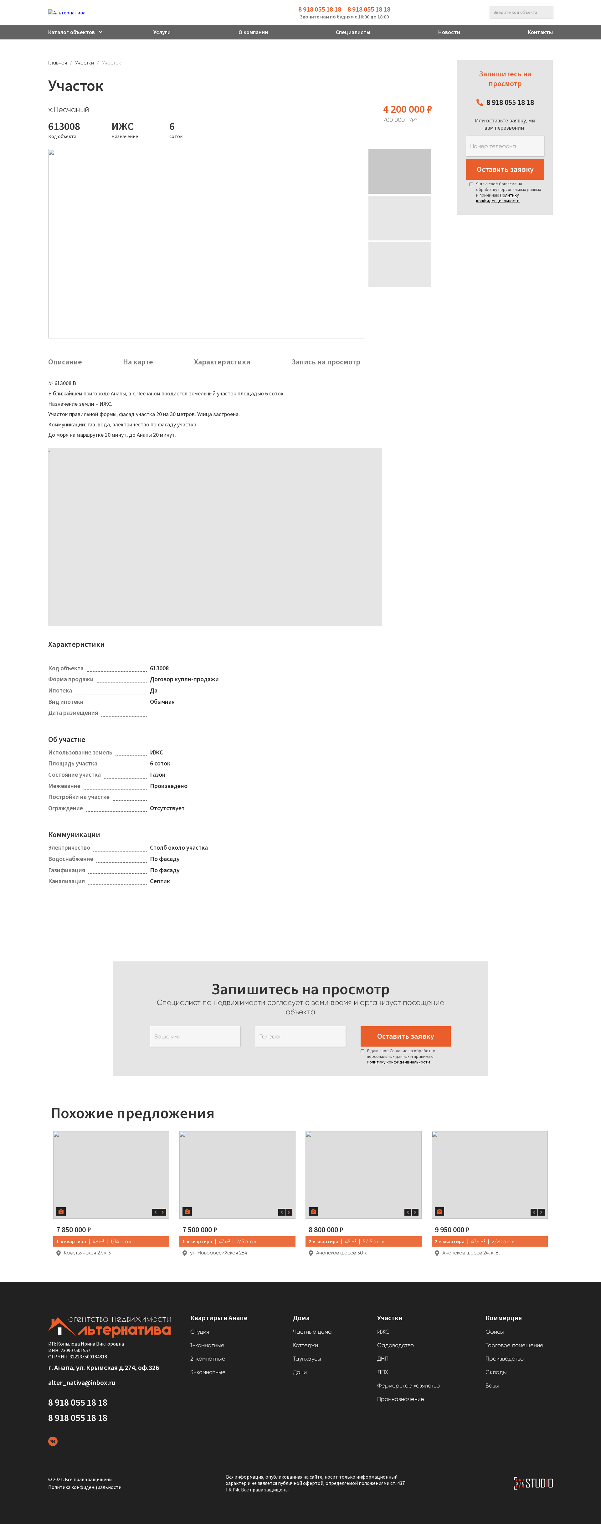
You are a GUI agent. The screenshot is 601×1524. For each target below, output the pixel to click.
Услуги (162, 32)
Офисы (494, 1332)
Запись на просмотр (325, 362)
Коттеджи (305, 1345)
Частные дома (312, 1332)
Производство (504, 1359)
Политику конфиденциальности (498, 197)
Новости (449, 32)
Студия (199, 1332)
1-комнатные (207, 1345)
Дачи (300, 1372)
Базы (492, 1385)
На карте (138, 362)
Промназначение (400, 1399)
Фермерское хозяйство (408, 1385)
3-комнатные (208, 1372)
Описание (65, 362)
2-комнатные (207, 1359)
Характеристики (222, 362)
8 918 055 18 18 (319, 9)
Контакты (540, 32)
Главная (57, 63)
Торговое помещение (514, 1345)
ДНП (382, 1359)
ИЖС (383, 1332)
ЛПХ (382, 1372)
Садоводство (395, 1345)
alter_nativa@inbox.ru (82, 1382)
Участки (84, 63)
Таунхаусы (307, 1359)
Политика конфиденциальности (84, 1487)
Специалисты (353, 32)
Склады (496, 1372)
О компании (253, 32)
